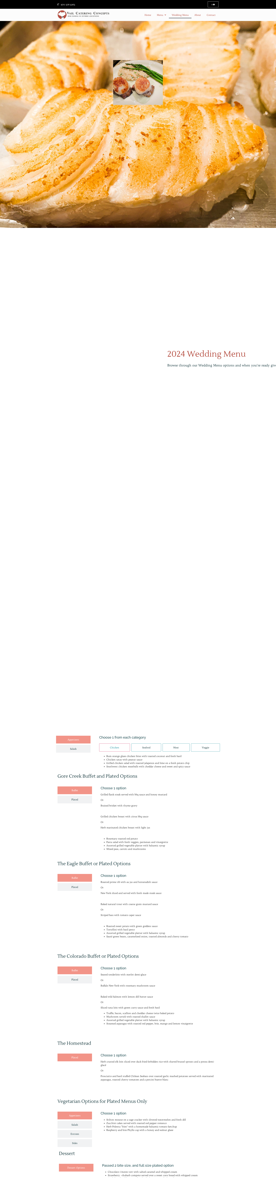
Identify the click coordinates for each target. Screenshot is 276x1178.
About (197, 15)
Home (148, 15)
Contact (211, 15)
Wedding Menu (180, 15)
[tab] (73, 739)
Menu (160, 15)
